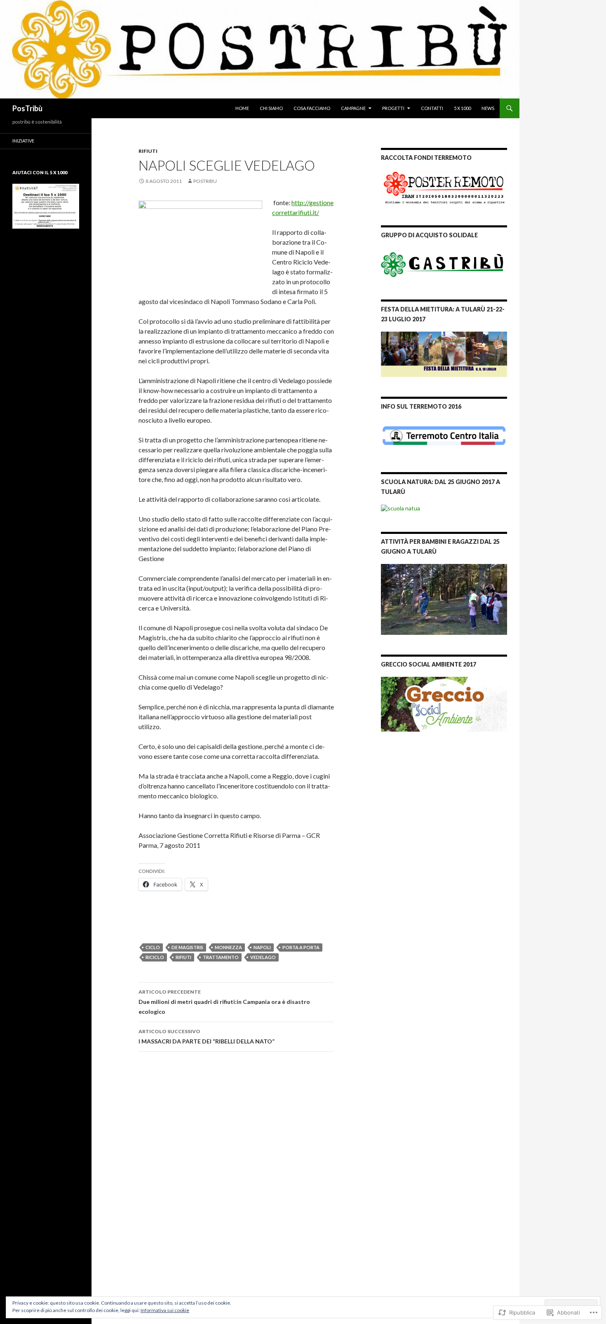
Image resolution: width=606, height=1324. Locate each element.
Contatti (432, 108)
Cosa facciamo (312, 108)
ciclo (153, 947)
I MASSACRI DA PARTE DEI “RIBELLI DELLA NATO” (207, 1036)
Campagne (353, 108)
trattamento (221, 957)
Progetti (393, 108)
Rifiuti (148, 151)
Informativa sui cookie (165, 1310)
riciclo (155, 957)
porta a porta (300, 947)
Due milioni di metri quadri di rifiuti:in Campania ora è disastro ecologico (224, 1002)
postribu (205, 181)
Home (242, 108)
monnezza (228, 947)
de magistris (187, 947)
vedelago (263, 957)
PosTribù (27, 108)
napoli (262, 947)
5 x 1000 (462, 108)
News (488, 108)
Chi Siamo (271, 108)
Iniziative (23, 140)
